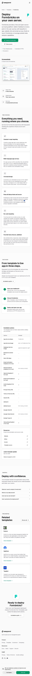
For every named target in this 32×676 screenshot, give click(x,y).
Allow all (23, 672)
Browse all (24, 520)
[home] (6, 2)
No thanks (9, 672)
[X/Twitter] (5, 658)
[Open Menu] (29, 2)
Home (3, 9)
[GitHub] (2, 658)
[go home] (6, 631)
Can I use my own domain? (8, 496)
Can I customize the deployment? (10, 499)
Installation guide (7, 281)
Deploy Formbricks (11, 40)
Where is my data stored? (8, 492)
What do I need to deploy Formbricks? (11, 489)
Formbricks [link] (16, 9)
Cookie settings (20, 655)
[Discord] (7, 658)
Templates (8, 9)
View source (9, 44)
